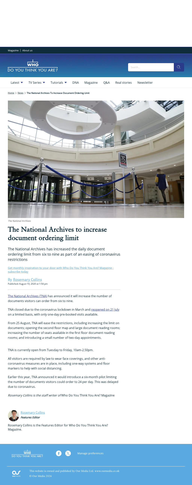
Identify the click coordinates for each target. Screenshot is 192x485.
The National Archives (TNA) (27, 296)
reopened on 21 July (105, 309)
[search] (179, 67)
